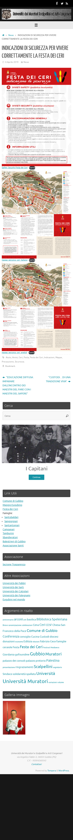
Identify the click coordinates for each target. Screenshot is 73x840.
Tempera (51, 770)
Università (45, 673)
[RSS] (66, 3)
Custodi (44, 636)
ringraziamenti (24, 667)
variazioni (52, 682)
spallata (31, 674)
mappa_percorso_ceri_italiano (14, 260)
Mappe (58, 357)
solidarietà (19, 674)
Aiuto (8, 357)
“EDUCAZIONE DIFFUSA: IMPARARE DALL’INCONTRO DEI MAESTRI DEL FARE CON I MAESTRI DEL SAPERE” (17, 385)
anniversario (8, 620)
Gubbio (37, 654)
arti (24, 620)
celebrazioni (27, 625)
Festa (26, 357)
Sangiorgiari (11, 521)
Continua (36, 477)
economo (19, 642)
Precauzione (8, 361)
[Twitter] (62, 3)
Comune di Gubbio (13, 501)
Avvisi (15, 357)
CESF (49, 625)
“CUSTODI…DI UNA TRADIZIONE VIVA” (58, 379)
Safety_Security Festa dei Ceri (15, 168)
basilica (31, 619)
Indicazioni (49, 357)
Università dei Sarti (13, 587)
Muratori (53, 654)
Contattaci (36, 764)
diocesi (54, 636)
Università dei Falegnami (16, 595)
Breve (5, 625)
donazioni (9, 641)
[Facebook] (57, 3)
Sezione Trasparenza (14, 564)
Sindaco (7, 674)
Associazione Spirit (13, 545)
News (11, 35)
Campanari (9, 529)
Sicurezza (19, 361)
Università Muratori (25, 681)
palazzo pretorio (36, 661)
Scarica (32, 168)
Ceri (21, 357)
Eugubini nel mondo (14, 599)
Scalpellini (43, 666)
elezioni (36, 642)
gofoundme (22, 654)
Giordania (9, 654)
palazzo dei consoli (14, 661)
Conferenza (11, 636)
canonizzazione (14, 625)
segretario (57, 667)
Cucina (35, 636)
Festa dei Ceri (36, 357)
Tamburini (8, 533)
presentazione (9, 667)
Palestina (52, 660)
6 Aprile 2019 (11, 62)
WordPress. (63, 770)
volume (60, 682)
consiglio (25, 636)
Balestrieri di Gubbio (14, 541)
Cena (36, 625)
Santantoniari (11, 525)
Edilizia (28, 641)
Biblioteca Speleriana (51, 619)
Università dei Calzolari (16, 591)
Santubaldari (11, 517)
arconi (18, 619)
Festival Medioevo (51, 647)
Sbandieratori (10, 537)
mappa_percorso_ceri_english (14, 352)
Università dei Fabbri (14, 583)
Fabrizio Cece (48, 641)
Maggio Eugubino (12, 505)
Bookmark (10, 366)
